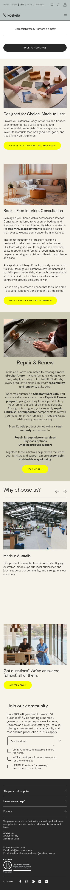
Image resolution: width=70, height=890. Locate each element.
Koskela (35, 811)
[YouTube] (39, 881)
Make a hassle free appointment (30, 300)
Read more (35, 469)
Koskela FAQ (17, 685)
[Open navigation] (65, 14)
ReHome (39, 4)
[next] (65, 491)
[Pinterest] (33, 881)
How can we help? (35, 801)
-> (59, 740)
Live (22, 4)
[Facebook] (20, 881)
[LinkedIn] (46, 881)
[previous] (57, 491)
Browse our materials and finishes (32, 145)
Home (6, 4)
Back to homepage (35, 47)
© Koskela (8, 881)
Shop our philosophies (35, 791)
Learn (29, 4)
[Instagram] (26, 881)
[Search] (58, 4)
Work (14, 4)
